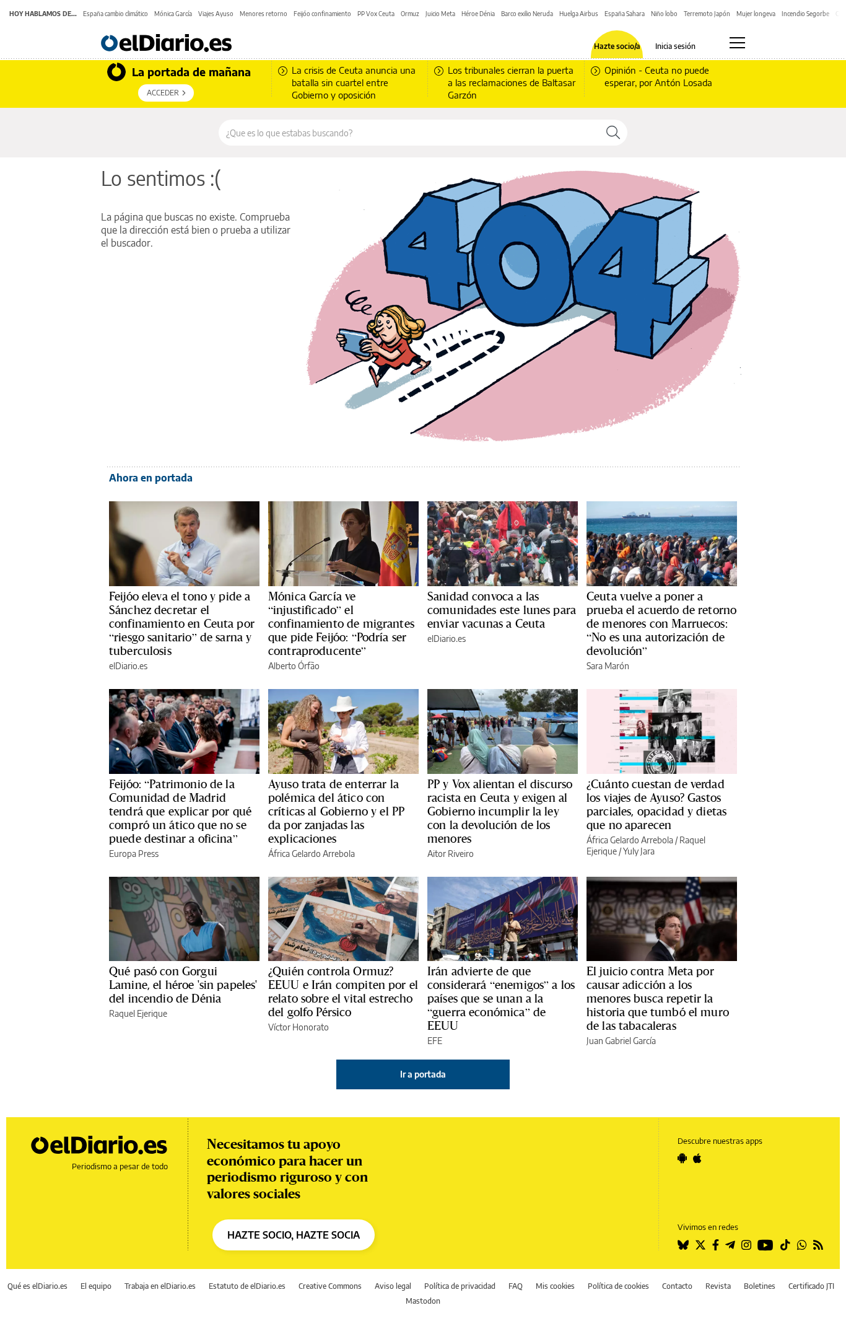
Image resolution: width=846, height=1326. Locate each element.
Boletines (759, 1286)
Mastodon (423, 1301)
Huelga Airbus (578, 13)
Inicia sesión (675, 46)
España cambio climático (115, 13)
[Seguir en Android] (682, 1158)
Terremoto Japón (707, 13)
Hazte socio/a (617, 46)
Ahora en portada (151, 478)
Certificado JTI (811, 1286)
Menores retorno (263, 13)
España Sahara (624, 13)
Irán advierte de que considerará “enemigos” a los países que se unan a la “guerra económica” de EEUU (501, 998)
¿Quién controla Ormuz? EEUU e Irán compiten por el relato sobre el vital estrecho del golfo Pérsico (343, 991)
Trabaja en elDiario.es (160, 1286)
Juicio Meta (440, 13)
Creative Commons (330, 1286)
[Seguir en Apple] (697, 1158)
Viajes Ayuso (215, 13)
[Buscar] (613, 133)
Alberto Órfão (294, 666)
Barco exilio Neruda (527, 13)
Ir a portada (423, 1074)
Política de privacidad (459, 1286)
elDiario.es (128, 666)
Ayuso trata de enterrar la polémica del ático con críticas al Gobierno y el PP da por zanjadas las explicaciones (336, 811)
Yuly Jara (639, 851)
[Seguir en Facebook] (715, 1244)
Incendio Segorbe (805, 13)
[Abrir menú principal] (737, 42)
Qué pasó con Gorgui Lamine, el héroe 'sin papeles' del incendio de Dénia (183, 985)
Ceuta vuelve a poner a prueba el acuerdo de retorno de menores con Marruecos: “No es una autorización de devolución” (661, 623)
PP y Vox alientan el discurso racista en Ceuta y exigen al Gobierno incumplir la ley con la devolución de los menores (499, 811)
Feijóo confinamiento (322, 13)
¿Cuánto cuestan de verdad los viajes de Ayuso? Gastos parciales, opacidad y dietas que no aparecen (656, 804)
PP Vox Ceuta (376, 13)
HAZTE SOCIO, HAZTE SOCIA (293, 1235)
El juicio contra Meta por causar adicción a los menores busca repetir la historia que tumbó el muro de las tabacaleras (658, 998)
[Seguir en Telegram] (730, 1244)
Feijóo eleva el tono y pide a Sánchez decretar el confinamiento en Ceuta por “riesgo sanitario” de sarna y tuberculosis (182, 623)
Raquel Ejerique (138, 1013)
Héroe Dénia (478, 13)
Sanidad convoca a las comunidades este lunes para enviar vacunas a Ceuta (501, 610)
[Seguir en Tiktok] (785, 1244)
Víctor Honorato (298, 1027)
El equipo (96, 1286)
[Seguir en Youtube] (765, 1244)
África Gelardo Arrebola (311, 853)
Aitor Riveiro (450, 853)
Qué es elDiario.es (37, 1286)
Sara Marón (608, 666)
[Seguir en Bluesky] (683, 1244)
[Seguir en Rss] (818, 1244)
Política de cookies (618, 1286)
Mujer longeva (755, 13)
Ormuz (410, 13)
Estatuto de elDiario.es (247, 1286)
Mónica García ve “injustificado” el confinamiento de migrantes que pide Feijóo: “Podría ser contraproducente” (341, 623)
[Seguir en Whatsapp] (802, 1244)
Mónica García (173, 13)
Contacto (677, 1286)
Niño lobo (664, 13)
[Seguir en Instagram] (746, 1244)
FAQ (515, 1286)
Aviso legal (393, 1286)
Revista (718, 1286)
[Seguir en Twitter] (700, 1244)
